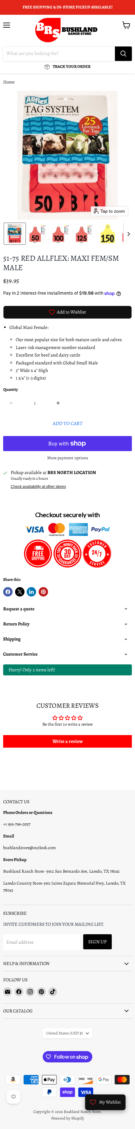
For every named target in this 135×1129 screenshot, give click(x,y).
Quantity (10, 389)
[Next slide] (128, 233)
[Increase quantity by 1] (58, 403)
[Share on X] (19, 592)
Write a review (67, 741)
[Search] (123, 53)
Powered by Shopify (67, 1118)
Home (9, 82)
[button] (14, 233)
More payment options (67, 458)
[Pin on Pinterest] (43, 592)
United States (64, 1033)
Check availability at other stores (38, 486)
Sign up (97, 941)
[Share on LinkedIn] (31, 592)
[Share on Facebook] (8, 592)
